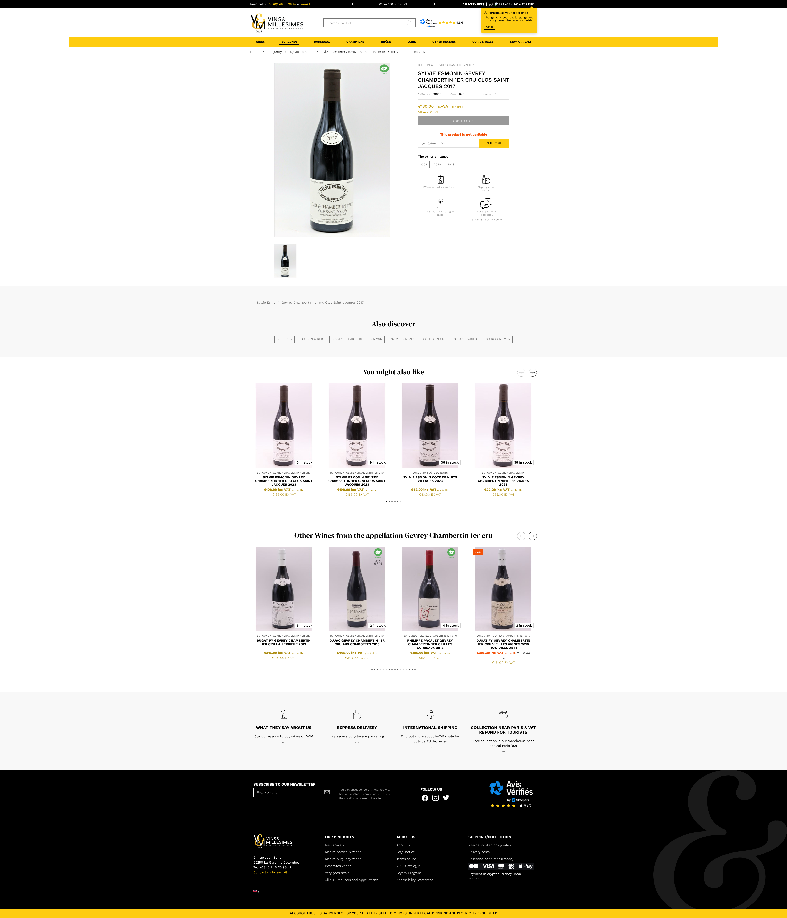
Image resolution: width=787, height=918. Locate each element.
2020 (437, 164)
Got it (489, 26)
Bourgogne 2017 (497, 339)
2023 (450, 164)
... (284, 741)
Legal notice (406, 852)
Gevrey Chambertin (347, 339)
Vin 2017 (376, 339)
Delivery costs (479, 852)
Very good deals (337, 873)
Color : (454, 94)
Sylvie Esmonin (403, 339)
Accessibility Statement (415, 880)
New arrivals (334, 845)
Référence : (424, 94)
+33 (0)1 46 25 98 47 (281, 4)
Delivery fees (473, 4)
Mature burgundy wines (343, 859)
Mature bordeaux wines (343, 852)
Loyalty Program (409, 873)
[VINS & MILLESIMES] (277, 23)
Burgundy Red (312, 339)
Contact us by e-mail (270, 872)
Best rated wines (338, 866)
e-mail (305, 4)
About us (403, 845)
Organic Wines (465, 339)
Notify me (494, 143)
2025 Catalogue (409, 866)
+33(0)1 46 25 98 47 (481, 219)
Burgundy (284, 339)
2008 (423, 164)
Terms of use (406, 859)
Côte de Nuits (434, 339)
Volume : (488, 94)
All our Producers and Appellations (351, 880)
